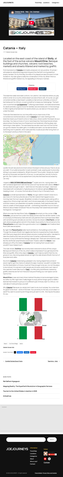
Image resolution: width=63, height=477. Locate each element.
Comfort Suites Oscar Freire (13, 361)
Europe (12, 52)
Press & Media (38, 473)
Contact (47, 462)
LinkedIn (27, 352)
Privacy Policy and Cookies (50, 473)
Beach (5, 343)
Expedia (42, 89)
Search (52, 439)
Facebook (20, 352)
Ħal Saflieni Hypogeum (11, 381)
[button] (30, 138)
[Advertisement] (31, 419)
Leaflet (56, 164)
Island (21, 343)
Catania (8, 52)
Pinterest (33, 352)
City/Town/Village (13, 343)
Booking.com (21, 89)
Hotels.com (32, 89)
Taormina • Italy (53, 361)
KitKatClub (7, 396)
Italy (16, 52)
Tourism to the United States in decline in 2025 (20, 391)
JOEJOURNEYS (8, 3)
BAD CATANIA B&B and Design (21, 182)
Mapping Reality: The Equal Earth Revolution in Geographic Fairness (27, 386)
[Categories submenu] (59, 2)
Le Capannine (22, 105)
